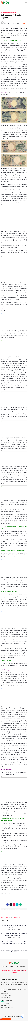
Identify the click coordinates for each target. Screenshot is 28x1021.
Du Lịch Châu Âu (4, 917)
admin (5, 21)
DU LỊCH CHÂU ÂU (7, 970)
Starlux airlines (16, 917)
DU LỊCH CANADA (17, 970)
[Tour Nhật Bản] (5, 2)
